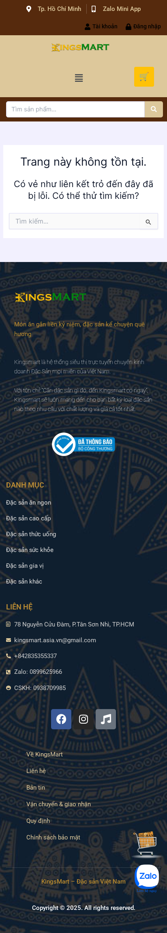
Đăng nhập (147, 26)
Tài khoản (105, 26)
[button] (79, 77)
